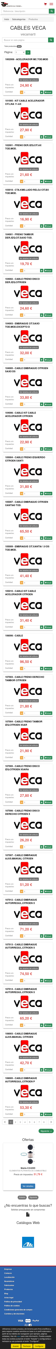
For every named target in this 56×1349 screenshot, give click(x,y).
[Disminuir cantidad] (21, 92)
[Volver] (5, 1122)
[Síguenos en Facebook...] (30, 1325)
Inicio (6, 19)
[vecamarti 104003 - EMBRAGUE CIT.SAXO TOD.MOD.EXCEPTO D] (28, 336)
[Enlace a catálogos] (28, 1242)
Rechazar (27, 1346)
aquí (19, 1336)
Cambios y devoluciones (14, 1313)
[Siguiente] (51, 1122)
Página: (8, 52)
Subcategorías (18, 19)
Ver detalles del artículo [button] (29, 80)
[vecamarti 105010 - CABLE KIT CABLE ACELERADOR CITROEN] (28, 604)
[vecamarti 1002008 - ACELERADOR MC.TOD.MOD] (28, 69)
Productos (8, 1289)
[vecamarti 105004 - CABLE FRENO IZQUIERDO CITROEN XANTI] (28, 470)
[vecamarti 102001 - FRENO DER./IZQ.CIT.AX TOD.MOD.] (28, 158)
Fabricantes (9, 1285)
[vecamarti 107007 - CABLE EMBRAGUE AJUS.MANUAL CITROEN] (28, 868)
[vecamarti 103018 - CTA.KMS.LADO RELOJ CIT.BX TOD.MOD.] (28, 203)
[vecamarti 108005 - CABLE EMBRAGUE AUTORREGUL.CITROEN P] (28, 1091)
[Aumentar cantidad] (41, 92)
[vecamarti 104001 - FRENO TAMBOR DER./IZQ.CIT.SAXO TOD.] (28, 247)
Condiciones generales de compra (18, 1309)
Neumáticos (9, 1281)
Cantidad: (9, 91)
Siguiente (46, 1131)
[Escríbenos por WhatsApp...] (26, 1325)
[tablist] (28, 1171)
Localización (9, 1277)
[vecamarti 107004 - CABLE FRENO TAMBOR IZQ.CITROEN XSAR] (28, 734)
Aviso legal (8, 1297)
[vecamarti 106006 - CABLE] (28, 645)
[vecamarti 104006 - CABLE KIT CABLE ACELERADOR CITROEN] (28, 425)
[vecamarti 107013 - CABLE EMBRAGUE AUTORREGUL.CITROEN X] (28, 957)
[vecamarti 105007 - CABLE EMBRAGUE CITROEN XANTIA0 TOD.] (28, 515)
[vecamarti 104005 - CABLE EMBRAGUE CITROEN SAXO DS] (28, 381)
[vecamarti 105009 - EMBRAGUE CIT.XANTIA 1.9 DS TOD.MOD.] (28, 559)
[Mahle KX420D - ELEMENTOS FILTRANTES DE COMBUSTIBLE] (28, 1154)
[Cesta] (45, 4)
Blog (6, 1293)
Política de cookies (12, 1305)
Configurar (39, 1346)
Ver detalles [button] (28, 1186)
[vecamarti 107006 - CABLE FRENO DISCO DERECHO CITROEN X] (28, 823)
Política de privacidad (13, 1301)
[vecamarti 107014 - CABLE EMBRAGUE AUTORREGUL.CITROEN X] (28, 1002)
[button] (28, 52)
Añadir (49, 92)
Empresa (8, 1269)
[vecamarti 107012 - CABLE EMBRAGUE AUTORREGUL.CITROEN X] (28, 913)
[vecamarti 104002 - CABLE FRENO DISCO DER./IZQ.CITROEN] (28, 292)
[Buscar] (52, 11)
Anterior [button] (22, 1197)
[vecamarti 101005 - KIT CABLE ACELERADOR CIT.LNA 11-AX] (28, 113)
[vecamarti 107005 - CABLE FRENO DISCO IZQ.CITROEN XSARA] (28, 779)
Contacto (8, 1273)
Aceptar (16, 1346)
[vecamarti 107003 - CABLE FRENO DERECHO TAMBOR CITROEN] (28, 690)
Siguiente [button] (33, 1197)
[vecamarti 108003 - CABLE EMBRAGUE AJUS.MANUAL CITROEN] (28, 1046)
